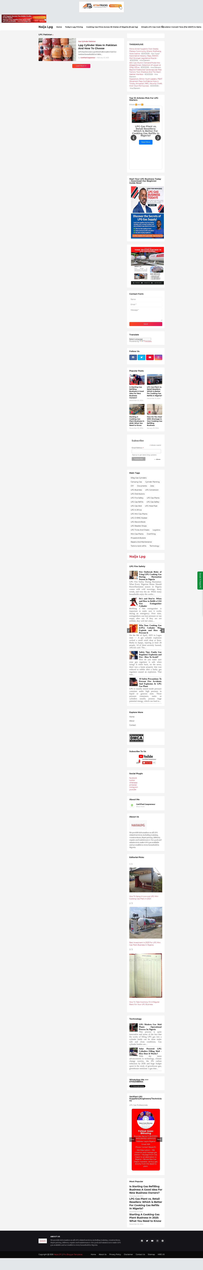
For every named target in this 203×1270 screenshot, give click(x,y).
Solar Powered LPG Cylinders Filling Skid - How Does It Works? (150, 1051)
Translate (147, 341)
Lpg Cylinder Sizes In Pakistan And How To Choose (97, 47)
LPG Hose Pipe (151, 506)
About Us (102, 1254)
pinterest (133, 785)
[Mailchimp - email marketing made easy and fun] (157, 459)
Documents (142, 486)
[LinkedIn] (133, 361)
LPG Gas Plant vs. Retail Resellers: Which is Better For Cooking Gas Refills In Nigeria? (154, 391)
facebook (133, 778)
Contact (132, 725)
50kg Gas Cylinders (138, 478)
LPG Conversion (151, 490)
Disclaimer (128, 1254)
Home (59, 27)
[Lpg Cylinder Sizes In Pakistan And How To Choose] (57, 49)
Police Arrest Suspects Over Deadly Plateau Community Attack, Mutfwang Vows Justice (145, 51)
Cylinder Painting (152, 482)
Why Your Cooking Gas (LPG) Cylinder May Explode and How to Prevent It (150, 629)
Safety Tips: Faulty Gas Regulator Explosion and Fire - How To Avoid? (150, 654)
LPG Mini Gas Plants (139, 514)
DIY (132, 486)
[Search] (163, 27)
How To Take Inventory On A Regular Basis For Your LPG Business (144, 1003)
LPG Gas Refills (137, 502)
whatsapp (133, 783)
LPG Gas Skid (136, 506)
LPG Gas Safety (153, 502)
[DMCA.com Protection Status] (136, 741)
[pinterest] (163, 1241)
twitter (132, 780)
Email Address (138, 448)
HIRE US (161, 1254)
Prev (132, 1139)
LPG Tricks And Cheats (140, 530)
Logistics (156, 530)
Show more (140, 806)
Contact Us (140, 1254)
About (131, 721)
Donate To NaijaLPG (200, 580)
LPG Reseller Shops (139, 526)
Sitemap (151, 1254)
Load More (80, 66)
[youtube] (150, 357)
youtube (132, 789)
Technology (154, 546)
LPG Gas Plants (153, 498)
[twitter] (141, 357)
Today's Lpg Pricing (74, 27)
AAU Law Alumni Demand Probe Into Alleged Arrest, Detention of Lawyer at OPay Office (145, 65)
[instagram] (158, 357)
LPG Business (136, 490)
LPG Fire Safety (137, 498)
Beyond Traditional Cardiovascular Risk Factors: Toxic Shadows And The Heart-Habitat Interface (145, 72)
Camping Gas (136, 482)
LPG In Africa (136, 510)
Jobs (152, 486)
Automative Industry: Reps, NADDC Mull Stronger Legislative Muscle (143, 57)
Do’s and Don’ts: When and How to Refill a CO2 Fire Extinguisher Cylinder (150, 602)
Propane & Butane (138, 538)
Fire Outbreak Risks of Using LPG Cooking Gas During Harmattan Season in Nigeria (150, 575)
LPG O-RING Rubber (139, 518)
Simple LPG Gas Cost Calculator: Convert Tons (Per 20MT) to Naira (171, 27)
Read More (145, 162)
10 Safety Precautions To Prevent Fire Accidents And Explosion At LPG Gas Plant (150, 682)
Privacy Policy (115, 1254)
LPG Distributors (138, 494)
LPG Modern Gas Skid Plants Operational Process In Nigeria (150, 1027)
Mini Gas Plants (137, 534)
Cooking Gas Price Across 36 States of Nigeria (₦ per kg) (112, 27)
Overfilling (151, 534)
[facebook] (133, 357)
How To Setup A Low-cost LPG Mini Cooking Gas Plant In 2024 (143, 897)
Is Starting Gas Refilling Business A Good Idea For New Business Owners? (136, 392)
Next (159, 1139)
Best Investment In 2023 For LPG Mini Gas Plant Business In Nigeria (144, 943)
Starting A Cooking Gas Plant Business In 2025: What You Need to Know (136, 421)
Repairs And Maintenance (141, 542)
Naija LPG (58, 1254)
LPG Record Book (138, 522)
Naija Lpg (46, 27)
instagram (133, 787)
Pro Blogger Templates (72, 1254)
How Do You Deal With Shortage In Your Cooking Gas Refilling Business (154, 421)
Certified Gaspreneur (145, 804)
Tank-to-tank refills (138, 546)
